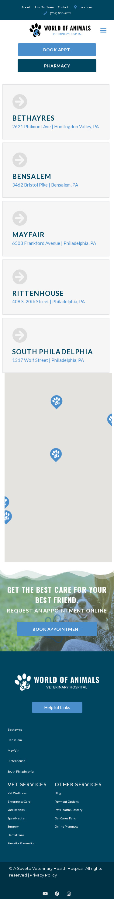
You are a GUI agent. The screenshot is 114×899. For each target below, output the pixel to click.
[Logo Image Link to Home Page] (60, 30)
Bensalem (31, 176)
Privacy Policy (43, 875)
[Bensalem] (19, 159)
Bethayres (33, 118)
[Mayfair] (19, 218)
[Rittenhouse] (19, 276)
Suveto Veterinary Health (42, 868)
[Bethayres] (19, 101)
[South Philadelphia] (19, 335)
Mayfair (28, 235)
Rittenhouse (38, 293)
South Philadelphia (52, 352)
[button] (103, 30)
